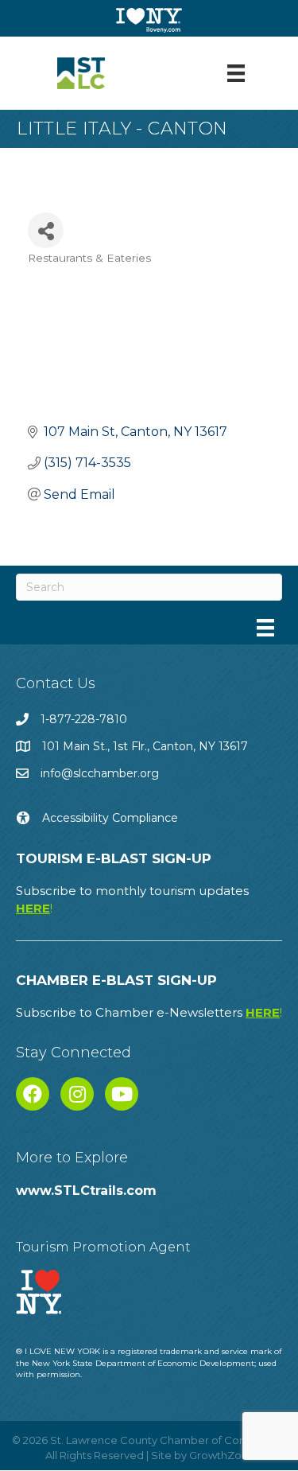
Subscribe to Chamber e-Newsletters (149, 1012)
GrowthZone (222, 1455)
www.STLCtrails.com (86, 1190)
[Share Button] (46, 230)
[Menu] (236, 73)
